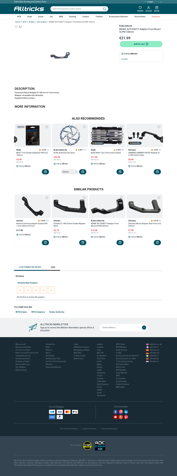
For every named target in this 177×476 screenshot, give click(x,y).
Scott (99, 393)
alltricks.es (154, 350)
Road (29, 17)
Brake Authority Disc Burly (64, 153)
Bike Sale (78, 353)
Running (72, 17)
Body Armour (121, 350)
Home (17, 22)
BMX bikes (120, 387)
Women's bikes (122, 364)
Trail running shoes (124, 361)
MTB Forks (120, 367)
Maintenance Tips (53, 358)
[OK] (144, 327)
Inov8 (99, 361)
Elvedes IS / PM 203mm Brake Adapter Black (69, 225)
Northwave (101, 356)
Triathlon (99, 17)
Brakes (32, 22)
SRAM (99, 390)
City (51, 17)
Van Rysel (101, 395)
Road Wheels (121, 373)
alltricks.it (154, 356)
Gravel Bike (121, 378)
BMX (61, 17)
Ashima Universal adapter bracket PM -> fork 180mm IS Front (32, 225)
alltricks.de (154, 353)
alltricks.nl (154, 361)
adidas (100, 344)
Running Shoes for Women (127, 356)
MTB (19, 17)
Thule (99, 387)
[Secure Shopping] (63, 414)
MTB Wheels (121, 347)
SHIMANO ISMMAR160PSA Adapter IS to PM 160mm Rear (144, 154)
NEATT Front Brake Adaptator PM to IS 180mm (32, 154)
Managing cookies (82, 350)
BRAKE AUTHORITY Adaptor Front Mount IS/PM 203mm (105, 225)
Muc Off (100, 353)
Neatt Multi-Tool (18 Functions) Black (106, 153)
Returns (49, 350)
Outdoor (85, 17)
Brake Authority (125, 26)
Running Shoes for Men (126, 358)
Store (48, 353)
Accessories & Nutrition (118, 17)
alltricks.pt (154, 358)
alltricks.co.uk (156, 344)
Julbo (99, 370)
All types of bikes (22, 361)
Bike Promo (79, 358)
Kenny (99, 367)
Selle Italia (101, 381)
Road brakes (121, 381)
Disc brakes (42, 22)
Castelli (100, 347)
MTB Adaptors (38, 312)
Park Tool (101, 358)
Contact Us (50, 344)
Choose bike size (22, 364)
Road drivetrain (122, 384)
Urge (99, 350)
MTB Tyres (120, 344)
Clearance (156, 17)
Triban (99, 376)
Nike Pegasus (103, 384)
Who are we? (20, 344)
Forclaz (100, 378)
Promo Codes (80, 356)
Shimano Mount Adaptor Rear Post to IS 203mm (144, 225)
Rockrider (101, 373)
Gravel (40, 17)
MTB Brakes (21, 312)
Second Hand (139, 17)
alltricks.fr (154, 347)
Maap (99, 364)
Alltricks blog (21, 370)
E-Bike (118, 353)
